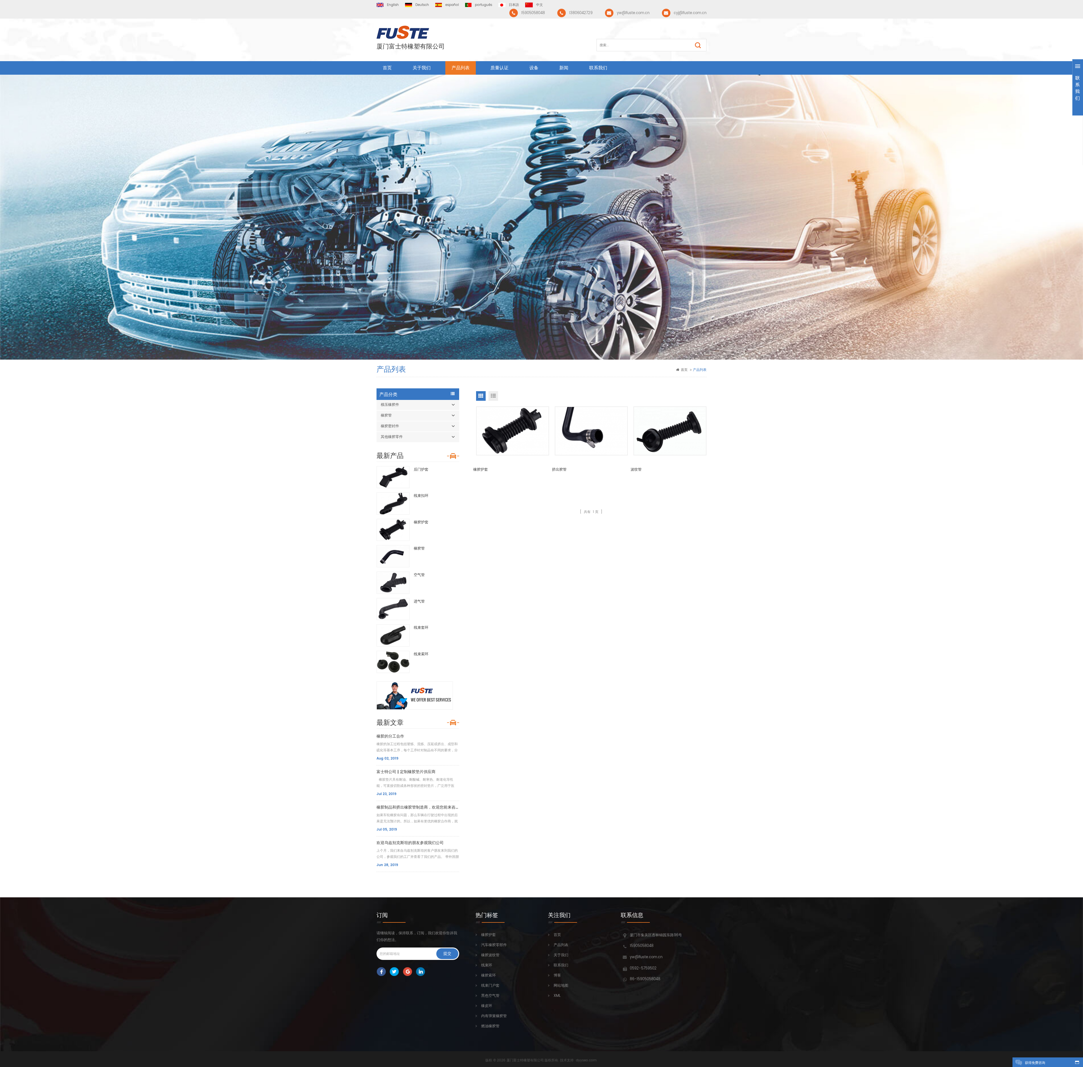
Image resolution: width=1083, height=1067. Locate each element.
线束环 (486, 965)
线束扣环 (421, 496)
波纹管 (636, 470)
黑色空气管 (490, 996)
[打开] (1077, 87)
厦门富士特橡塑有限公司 (411, 46)
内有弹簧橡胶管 (494, 1016)
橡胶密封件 (390, 426)
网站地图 (561, 986)
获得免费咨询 (1035, 1063)
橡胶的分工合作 (390, 736)
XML (557, 996)
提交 (447, 953)
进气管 (419, 602)
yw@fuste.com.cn (633, 13)
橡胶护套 (421, 522)
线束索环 (421, 654)
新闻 (563, 68)
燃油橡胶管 (490, 1026)
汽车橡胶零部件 (494, 945)
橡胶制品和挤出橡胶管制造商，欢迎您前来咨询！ (418, 807)
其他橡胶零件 (392, 437)
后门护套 (421, 470)
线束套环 (421, 628)
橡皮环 (486, 1006)
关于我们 (422, 68)
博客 (557, 976)
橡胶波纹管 (490, 955)
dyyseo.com (586, 1060)
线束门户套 (490, 986)
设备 (533, 68)
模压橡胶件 (390, 405)
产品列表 (461, 68)
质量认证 (499, 68)
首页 (387, 68)
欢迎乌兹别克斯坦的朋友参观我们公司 (410, 843)
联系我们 (598, 68)
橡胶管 (386, 416)
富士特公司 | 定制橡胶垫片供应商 (406, 772)
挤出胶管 (559, 470)
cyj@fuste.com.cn (690, 13)
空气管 (419, 575)
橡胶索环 (488, 976)
